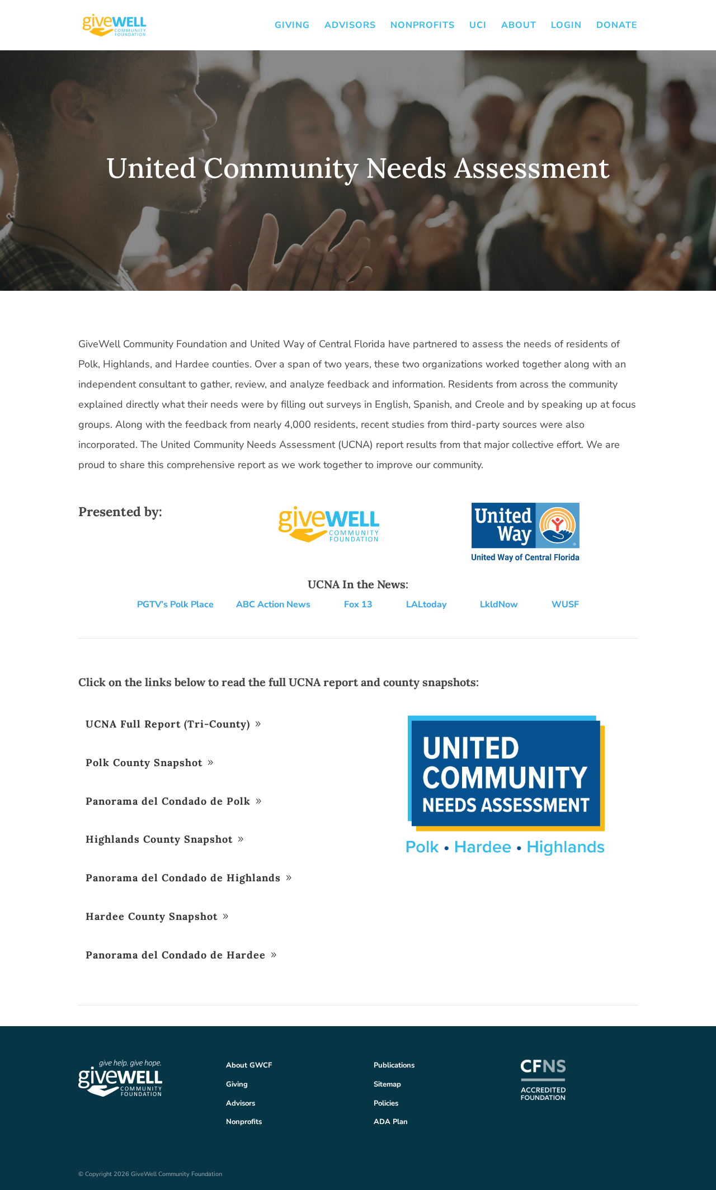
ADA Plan (391, 1122)
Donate (617, 26)
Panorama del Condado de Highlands (183, 877)
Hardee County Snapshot (152, 916)
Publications (394, 1065)
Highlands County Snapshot (159, 839)
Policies (386, 1103)
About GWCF (249, 1065)
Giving (292, 26)
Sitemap (387, 1084)
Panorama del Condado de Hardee (176, 954)
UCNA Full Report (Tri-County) (168, 723)
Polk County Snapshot (144, 762)
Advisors (350, 26)
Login (566, 26)
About (518, 26)
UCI (478, 26)
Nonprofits (422, 26)
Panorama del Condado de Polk (168, 801)
